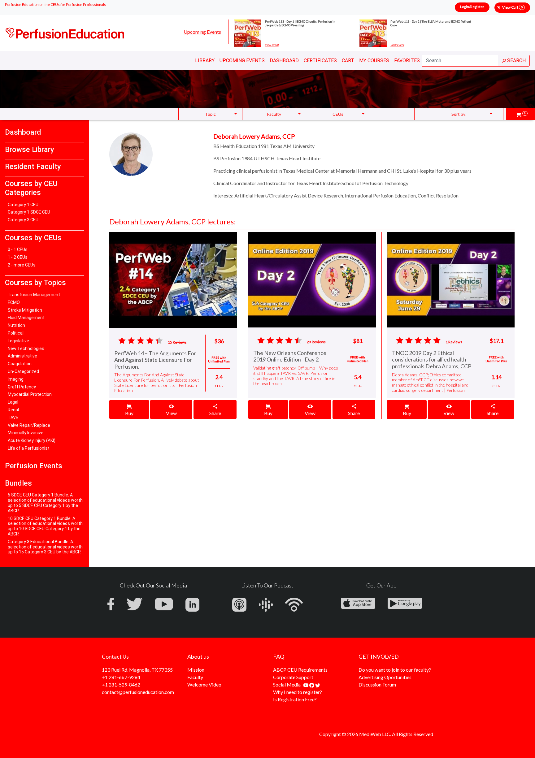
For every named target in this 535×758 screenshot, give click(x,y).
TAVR (13, 417)
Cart (348, 60)
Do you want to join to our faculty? (395, 670)
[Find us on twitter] (317, 684)
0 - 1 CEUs (18, 249)
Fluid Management (26, 317)
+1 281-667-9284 (121, 677)
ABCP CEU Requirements (300, 670)
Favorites (407, 60)
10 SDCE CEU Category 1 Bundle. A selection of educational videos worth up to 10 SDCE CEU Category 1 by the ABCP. (45, 526)
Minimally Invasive (25, 432)
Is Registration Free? (295, 699)
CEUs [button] (338, 114)
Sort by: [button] (459, 114)
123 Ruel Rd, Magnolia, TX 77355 (137, 670)
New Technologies (26, 348)
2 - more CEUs (22, 264)
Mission (195, 670)
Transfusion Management (34, 294)
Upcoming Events (202, 32)
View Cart (512, 7)
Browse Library (29, 149)
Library (205, 60)
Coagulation (20, 363)
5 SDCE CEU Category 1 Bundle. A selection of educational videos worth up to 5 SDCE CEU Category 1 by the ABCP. (45, 502)
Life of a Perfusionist (29, 448)
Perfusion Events (33, 465)
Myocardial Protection (30, 394)
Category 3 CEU (23, 219)
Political (16, 333)
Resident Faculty (33, 166)
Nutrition (16, 325)
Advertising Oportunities (385, 677)
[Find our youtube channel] (306, 684)
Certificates (320, 60)
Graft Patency (22, 386)
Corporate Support (293, 677)
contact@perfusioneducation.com (138, 692)
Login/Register (472, 6)
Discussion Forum (377, 684)
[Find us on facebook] (312, 684)
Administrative (22, 355)
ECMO (14, 302)
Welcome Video (204, 684)
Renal (13, 409)
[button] (522, 114)
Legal (13, 402)
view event (272, 44)
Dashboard (284, 60)
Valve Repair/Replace (29, 425)
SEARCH (516, 60)
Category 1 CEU (23, 204)
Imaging (16, 379)
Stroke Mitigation (25, 310)
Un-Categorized (23, 371)
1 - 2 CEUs (18, 257)
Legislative (18, 340)
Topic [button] (210, 114)
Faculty (195, 677)
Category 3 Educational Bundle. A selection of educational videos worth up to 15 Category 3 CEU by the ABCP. (45, 547)
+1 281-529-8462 (121, 684)
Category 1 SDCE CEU (29, 212)
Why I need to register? (297, 692)
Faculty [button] (274, 114)
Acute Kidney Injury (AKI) (31, 440)
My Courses (374, 60)
